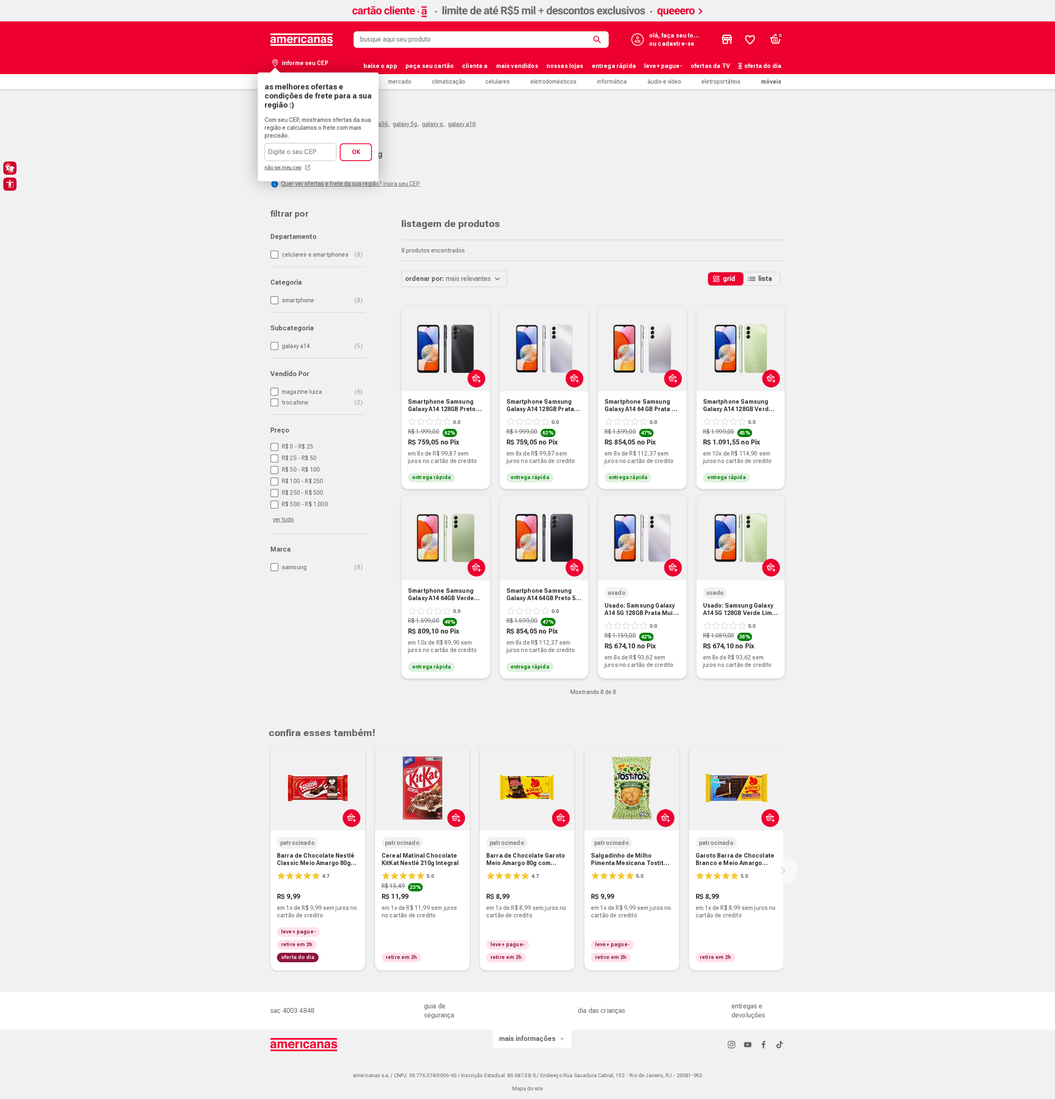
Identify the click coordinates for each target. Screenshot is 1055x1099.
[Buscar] (599, 39)
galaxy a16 (462, 124)
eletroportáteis (721, 81)
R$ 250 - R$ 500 (302, 492)
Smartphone (321, 300)
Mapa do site (527, 1089)
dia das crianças (602, 1011)
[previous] (269, 871)
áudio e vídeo (664, 81)
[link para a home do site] (301, 39)
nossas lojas (565, 66)
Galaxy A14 (321, 346)
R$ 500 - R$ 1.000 (305, 504)
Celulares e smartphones (321, 254)
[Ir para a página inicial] (304, 1044)
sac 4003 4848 (292, 1011)
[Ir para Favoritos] (750, 39)
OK (356, 152)
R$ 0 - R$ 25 (297, 446)
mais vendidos (517, 66)
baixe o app (380, 66)
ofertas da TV (710, 66)
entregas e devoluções (748, 1010)
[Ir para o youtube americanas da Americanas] (748, 1044)
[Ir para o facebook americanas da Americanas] (764, 1044)
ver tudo (283, 519)
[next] (783, 871)
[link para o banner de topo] (527, 19)
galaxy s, (433, 124)
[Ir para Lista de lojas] (727, 39)
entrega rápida (614, 66)
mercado (399, 81)
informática (612, 81)
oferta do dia (762, 66)
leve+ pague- (663, 66)
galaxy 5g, (406, 124)
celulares (497, 81)
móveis (771, 81)
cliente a (475, 66)
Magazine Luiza (321, 391)
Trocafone (321, 402)
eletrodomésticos (553, 81)
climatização (448, 81)
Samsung (321, 567)
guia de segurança (439, 1010)
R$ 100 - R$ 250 (302, 481)
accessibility (9, 184)
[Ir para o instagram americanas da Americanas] (731, 1044)
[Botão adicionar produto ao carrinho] (349, 817)
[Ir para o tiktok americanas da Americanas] (780, 1044)
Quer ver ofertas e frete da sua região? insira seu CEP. (350, 183)
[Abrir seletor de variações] (474, 378)
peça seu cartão (430, 66)
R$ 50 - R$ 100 (301, 469)
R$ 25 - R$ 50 (299, 458)
